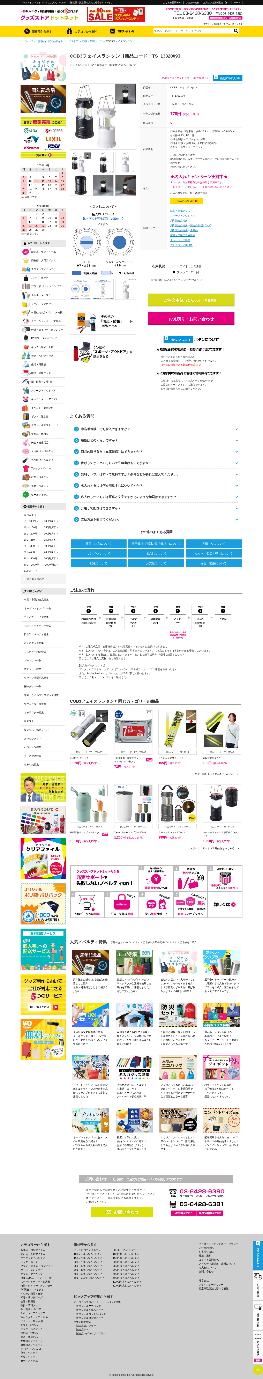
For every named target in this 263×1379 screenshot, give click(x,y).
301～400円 (30, 552)
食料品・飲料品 (39, 434)
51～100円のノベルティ (87, 1250)
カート (237, 2)
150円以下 (50, 527)
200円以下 (50, 533)
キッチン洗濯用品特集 (36, 677)
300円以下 (50, 546)
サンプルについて (98, 553)
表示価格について (156, 543)
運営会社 (204, 1280)
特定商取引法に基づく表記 (213, 1288)
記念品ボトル (83, 1329)
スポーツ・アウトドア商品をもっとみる (214, 848)
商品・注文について (99, 543)
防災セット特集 (32, 669)
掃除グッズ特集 (32, 686)
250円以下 (50, 539)
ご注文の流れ (192, 2)
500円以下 (50, 558)
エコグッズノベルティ (43, 269)
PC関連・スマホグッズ (44, 338)
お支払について (156, 563)
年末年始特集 (31, 764)
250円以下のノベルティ (126, 1265)
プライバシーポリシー (211, 1284)
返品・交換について (214, 563)
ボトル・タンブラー (42, 295)
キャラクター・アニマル (44, 399)
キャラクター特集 (34, 712)
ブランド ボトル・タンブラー (47, 286)
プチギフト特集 (32, 660)
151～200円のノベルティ (88, 1258)
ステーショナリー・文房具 (46, 321)
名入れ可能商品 (35, 579)
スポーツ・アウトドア (182, 215)
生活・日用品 (38, 364)
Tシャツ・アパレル (41, 468)
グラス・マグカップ (42, 303)
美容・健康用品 (39, 442)
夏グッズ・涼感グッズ (36, 729)
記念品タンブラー (86, 1325)
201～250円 (30, 539)
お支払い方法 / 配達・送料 (216, 2)
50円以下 (29, 515)
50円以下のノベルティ (125, 1250)
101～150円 (30, 527)
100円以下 (50, 521)
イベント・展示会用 (42, 407)
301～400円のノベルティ (88, 1269)
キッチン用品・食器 (42, 347)
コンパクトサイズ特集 (36, 617)
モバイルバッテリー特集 (37, 625)
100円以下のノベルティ (126, 1254)
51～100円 (30, 521)
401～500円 (30, 558)
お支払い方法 (206, 1251)
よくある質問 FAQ (172, 2)
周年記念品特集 (179, 220)
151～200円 (30, 533)
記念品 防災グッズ (200, 225)
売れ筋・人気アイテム (43, 260)
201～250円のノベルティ (88, 1262)
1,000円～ (29, 570)
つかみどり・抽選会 (35, 703)
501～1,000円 (31, 564)
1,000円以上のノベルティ (127, 1285)
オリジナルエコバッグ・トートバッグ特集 (97, 1302)
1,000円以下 (51, 564)
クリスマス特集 (32, 755)
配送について (98, 563)
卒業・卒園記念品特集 (182, 235)
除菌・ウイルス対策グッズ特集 (41, 695)
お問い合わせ (126, 31)
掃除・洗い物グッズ (42, 355)
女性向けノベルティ (42, 451)
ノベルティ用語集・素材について (217, 1263)
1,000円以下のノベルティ (127, 1281)
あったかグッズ (32, 738)
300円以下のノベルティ (126, 1269)
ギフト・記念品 (39, 416)
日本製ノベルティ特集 (36, 634)
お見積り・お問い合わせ (191, 319)
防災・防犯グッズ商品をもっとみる (217, 774)
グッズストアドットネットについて (218, 1243)
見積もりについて (213, 543)
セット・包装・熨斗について (213, 553)
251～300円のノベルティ (88, 1265)
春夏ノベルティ (39, 486)
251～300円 (30, 546)
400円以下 (50, 552)
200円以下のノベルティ (126, 1262)
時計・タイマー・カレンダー (47, 329)
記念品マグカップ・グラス (91, 1333)
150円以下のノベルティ (126, 1258)
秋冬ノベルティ (39, 477)
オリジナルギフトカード (44, 425)
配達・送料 (205, 1255)
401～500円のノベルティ (88, 1274)
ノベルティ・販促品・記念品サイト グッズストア (51, 41)
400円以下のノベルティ (126, 1274)
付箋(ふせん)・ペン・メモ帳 (46, 312)
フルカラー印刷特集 (181, 245)
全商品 (194, 230)
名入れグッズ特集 (180, 240)
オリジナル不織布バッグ (89, 1309)
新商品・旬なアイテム (43, 251)
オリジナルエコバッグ (88, 1306)
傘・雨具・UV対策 (41, 381)
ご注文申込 (173, 300)
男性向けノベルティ (42, 459)
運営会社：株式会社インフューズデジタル (222, 24)
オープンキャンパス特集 (37, 608)
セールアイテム (39, 494)
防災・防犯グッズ (92, 41)
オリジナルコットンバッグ (91, 1314)
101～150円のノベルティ (88, 1254)
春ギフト (29, 721)
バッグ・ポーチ (39, 277)
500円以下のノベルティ (126, 1277)
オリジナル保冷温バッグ (89, 1318)
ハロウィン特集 (32, 747)
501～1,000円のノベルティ (89, 1277)
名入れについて (156, 553)
